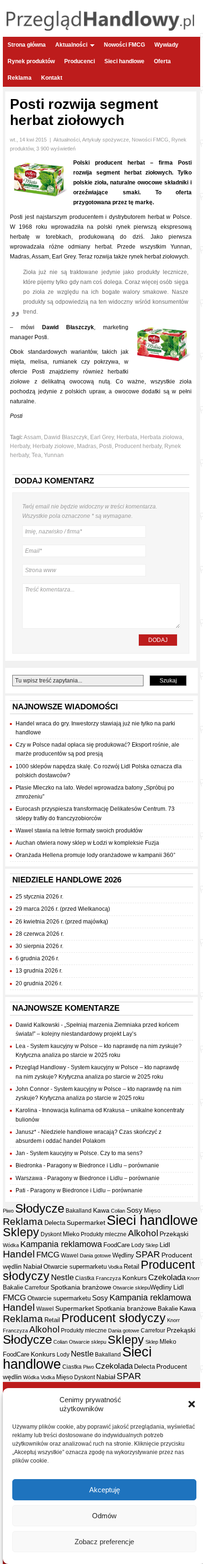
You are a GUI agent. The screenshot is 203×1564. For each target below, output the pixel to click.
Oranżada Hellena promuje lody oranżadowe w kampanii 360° (96, 855)
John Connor (32, 1089)
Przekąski (174, 1234)
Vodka (115, 1267)
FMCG (47, 1254)
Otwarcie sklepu (131, 1287)
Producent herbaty (138, 446)
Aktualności (71, 45)
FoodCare (116, 1244)
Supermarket (86, 1222)
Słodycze (39, 1208)
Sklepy (21, 1232)
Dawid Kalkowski (37, 1025)
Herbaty (20, 446)
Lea (20, 1046)
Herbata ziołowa (161, 437)
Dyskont (51, 1234)
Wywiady (166, 45)
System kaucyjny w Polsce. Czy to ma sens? (86, 1153)
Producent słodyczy (113, 1318)
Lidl (165, 1244)
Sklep (151, 1245)
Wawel (69, 1255)
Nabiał (32, 1266)
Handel (19, 1254)
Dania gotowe (95, 1255)
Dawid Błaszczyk (65, 437)
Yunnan (54, 455)
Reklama (20, 78)
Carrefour (37, 1287)
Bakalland (79, 1210)
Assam (32, 437)
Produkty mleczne (104, 1234)
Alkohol (143, 1233)
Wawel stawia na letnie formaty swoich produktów (79, 830)
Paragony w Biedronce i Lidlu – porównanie (103, 1165)
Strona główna (27, 45)
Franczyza (108, 1278)
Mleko (71, 1234)
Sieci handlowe (124, 61)
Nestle (62, 1277)
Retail (131, 1266)
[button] (191, 1404)
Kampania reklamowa (61, 1244)
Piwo (8, 1211)
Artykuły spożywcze (105, 139)
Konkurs (134, 1277)
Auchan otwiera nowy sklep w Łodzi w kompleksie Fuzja (87, 843)
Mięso (152, 1210)
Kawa (101, 1210)
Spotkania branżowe (81, 1287)
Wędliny (123, 1255)
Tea (36, 455)
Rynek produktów (31, 61)
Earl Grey (102, 437)
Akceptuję (104, 1490)
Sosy (135, 1210)
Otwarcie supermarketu (75, 1266)
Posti (105, 446)
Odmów (104, 1516)
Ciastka (84, 1278)
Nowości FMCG (124, 45)
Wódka (11, 1245)
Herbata (127, 437)
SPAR (147, 1254)
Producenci (79, 61)
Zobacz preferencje (104, 1542)
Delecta (54, 1223)
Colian (118, 1211)
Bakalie (13, 1287)
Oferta (162, 61)
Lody (137, 1245)
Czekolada (167, 1277)
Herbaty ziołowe (53, 446)
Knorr (193, 1278)
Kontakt (51, 78)
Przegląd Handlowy (41, 1067)
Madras (86, 446)
